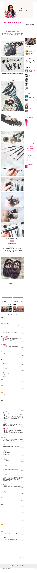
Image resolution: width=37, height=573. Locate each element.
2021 (27, 123)
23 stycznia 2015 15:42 (5, 345)
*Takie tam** (30, 75)
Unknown (4, 350)
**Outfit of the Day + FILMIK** (31, 154)
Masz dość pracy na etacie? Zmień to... (9, 310)
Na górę (35, 568)
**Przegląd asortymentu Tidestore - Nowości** (30, 150)
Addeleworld (5, 336)
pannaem (4, 484)
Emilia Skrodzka (6, 323)
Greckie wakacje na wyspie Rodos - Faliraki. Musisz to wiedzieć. (32, 96)
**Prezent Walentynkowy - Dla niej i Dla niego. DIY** (31, 143)
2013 (27, 166)
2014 (27, 165)
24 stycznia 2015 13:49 (5, 474)
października (29, 131)
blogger (26, 63)
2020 (27, 124)
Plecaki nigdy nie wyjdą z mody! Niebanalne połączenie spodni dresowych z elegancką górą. (32, 112)
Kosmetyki (12, 292)
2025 (27, 119)
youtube (34, 61)
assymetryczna (5, 400)
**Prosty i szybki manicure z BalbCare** (30, 157)
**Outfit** (30, 79)
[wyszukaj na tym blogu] (35, 1)
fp (3, 26)
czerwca (28, 135)
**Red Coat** (29, 159)
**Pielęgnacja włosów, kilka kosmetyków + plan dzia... (30, 152)
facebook (30, 61)
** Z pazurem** (31, 84)
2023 (27, 121)
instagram (27, 61)
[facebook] (29, 0)
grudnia (28, 129)
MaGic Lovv (6, 372)
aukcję (13, 30)
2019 (27, 125)
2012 (27, 167)
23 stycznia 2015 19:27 (6, 373)
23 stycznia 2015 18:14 (5, 379)
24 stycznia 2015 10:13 (5, 465)
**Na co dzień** (29, 141)
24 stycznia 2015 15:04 (5, 491)
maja (27, 136)
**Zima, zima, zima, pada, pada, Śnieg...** (31, 162)
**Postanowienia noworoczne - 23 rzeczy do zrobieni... (31, 164)
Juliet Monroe (5, 496)
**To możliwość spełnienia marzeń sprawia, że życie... (30, 146)
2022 (27, 122)
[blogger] (33, 0)
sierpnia (28, 133)
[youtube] (32, 0)
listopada (28, 130)
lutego (28, 139)
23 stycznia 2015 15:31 (5, 337)
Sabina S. (4, 344)
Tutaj (6, 36)
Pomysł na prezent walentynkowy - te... (15, 310)
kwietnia (28, 137)
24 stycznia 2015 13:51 (5, 485)
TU (15, 241)
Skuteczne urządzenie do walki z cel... (4, 310)
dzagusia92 (5, 437)
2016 (27, 127)
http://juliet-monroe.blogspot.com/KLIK (15, 499)
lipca (27, 134)
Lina (3, 330)
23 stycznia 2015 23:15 (5, 459)
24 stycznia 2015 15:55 (5, 497)
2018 (27, 126)
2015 (27, 128)
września (28, 132)
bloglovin (30, 63)
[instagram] (30, 0)
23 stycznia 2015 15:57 (5, 359)
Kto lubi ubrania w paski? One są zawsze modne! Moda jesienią (32, 107)
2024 (27, 120)
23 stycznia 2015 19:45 (5, 438)
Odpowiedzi (5, 371)
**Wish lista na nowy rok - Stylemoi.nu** (30, 156)
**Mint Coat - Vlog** (30, 160)
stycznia (28, 140)
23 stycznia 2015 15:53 (5, 351)
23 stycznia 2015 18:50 (6, 413)
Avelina (4, 458)
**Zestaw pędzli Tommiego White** (30, 148)
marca (28, 138)
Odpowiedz (22, 341)
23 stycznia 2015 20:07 (5, 445)
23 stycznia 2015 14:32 (5, 331)
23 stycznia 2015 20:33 (5, 451)
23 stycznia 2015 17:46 (5, 368)
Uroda (13, 23)
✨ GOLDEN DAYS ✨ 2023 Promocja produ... (21, 310)
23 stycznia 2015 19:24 (5, 423)
